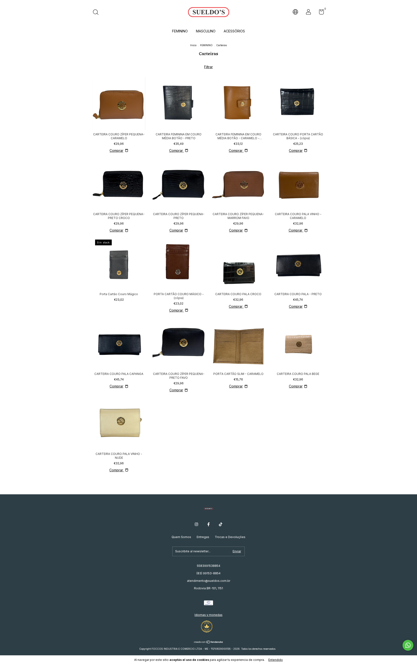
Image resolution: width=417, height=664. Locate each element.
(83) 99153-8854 (208, 573)
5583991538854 (208, 566)
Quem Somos (181, 537)
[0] (319, 13)
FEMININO (180, 31)
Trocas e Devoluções (230, 537)
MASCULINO (205, 31)
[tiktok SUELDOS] (220, 524)
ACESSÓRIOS (234, 31)
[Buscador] (97, 12)
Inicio (193, 45)
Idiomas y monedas (208, 615)
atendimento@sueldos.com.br (208, 581)
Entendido (275, 660)
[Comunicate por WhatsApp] (408, 645)
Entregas (203, 537)
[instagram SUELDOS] (196, 524)
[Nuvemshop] (209, 642)
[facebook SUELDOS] (208, 524)
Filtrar (208, 67)
